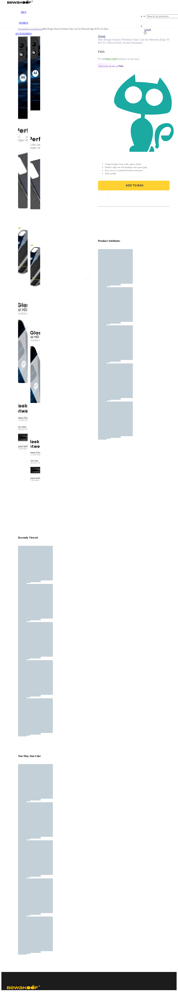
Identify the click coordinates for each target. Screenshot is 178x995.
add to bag (134, 185)
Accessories (23, 33)
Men (23, 12)
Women (23, 23)
